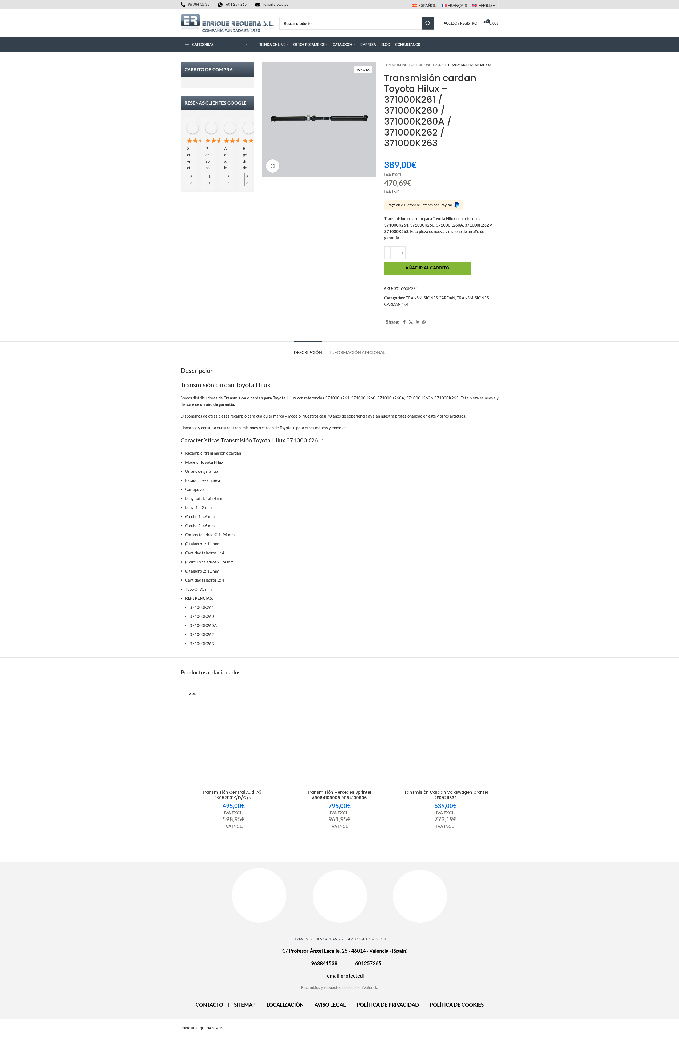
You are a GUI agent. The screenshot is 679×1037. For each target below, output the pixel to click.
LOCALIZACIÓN (285, 1005)
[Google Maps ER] (340, 895)
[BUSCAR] (428, 23)
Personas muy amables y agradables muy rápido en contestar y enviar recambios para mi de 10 (207, 158)
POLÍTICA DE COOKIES (457, 1005)
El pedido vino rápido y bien (245, 158)
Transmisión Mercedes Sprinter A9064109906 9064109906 (339, 795)
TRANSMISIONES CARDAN (427, 64)
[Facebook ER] (259, 895)
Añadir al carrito (427, 268)
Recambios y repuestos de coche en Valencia (339, 987)
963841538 (324, 963)
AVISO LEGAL (330, 1005)
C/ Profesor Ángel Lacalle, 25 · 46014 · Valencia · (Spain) (345, 951)
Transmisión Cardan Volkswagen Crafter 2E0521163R (446, 795)
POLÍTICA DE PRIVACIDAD (388, 1005)
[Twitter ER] (420, 895)
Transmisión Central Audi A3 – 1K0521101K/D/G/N (233, 795)
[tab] (308, 349)
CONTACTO (209, 1005)
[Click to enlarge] (272, 166)
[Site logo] (227, 22)
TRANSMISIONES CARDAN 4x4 (469, 64)
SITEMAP (245, 1005)
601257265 (368, 963)
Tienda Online (395, 64)
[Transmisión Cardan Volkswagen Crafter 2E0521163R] (445, 738)
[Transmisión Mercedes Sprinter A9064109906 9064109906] (339, 738)
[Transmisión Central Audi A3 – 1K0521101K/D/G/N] (234, 738)
